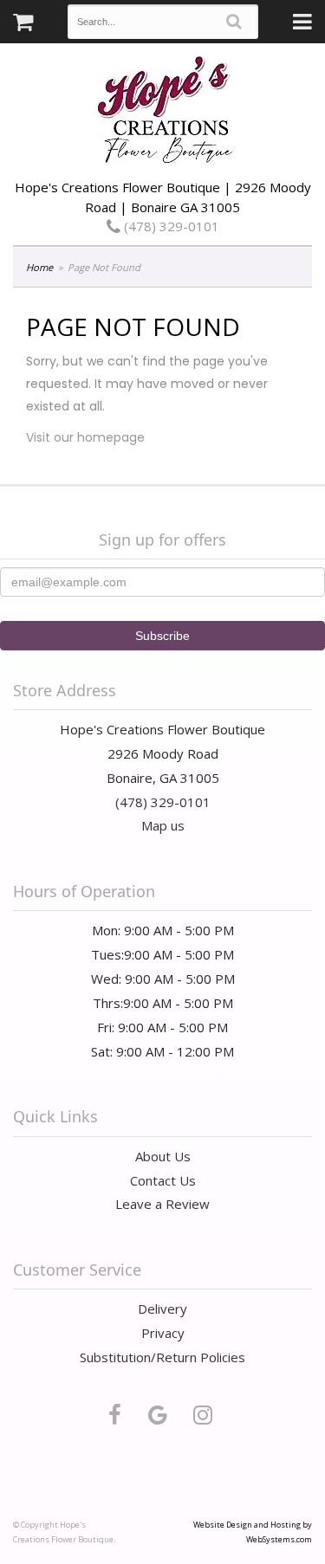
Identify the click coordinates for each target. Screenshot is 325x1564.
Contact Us (163, 1180)
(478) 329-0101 (169, 226)
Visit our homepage (85, 437)
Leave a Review (162, 1203)
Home (39, 267)
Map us (163, 825)
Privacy (163, 1332)
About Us (163, 1156)
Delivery (162, 1308)
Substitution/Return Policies (162, 1357)
